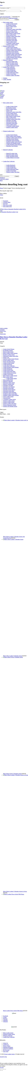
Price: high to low (7, 206)
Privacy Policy (6, 1046)
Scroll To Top (3, 1056)
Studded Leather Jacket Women (14, 54)
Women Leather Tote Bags (12, 75)
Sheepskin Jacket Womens (12, 53)
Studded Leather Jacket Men (13, 36)
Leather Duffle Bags (11, 71)
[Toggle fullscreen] (3, 1069)
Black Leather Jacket (11, 26)
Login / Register (7, 79)
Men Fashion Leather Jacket (13, 33)
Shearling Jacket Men (11, 39)
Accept (2, 1067)
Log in (2, 13)
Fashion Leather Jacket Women (14, 50)
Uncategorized (6, 398)
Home (1, 188)
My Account (6, 1050)
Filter (2, 412)
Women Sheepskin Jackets (9, 405)
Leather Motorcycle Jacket (12, 65)
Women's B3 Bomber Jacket (10, 406)
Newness (5, 203)
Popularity (5, 201)
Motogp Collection (7, 1035)
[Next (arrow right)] (2, 1070)
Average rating (6, 202)
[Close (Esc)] (0, 1069)
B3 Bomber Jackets (11, 25)
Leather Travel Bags (11, 74)
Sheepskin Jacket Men (11, 40)
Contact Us (6, 1044)
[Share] (2, 1069)
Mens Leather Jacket (8, 1033)
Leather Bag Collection (9, 67)
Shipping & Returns (8, 1047)
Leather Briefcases (10, 69)
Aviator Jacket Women (11, 47)
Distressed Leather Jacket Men (13, 29)
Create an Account (12, 18)
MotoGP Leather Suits (11, 61)
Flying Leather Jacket (11, 30)
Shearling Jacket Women (12, 51)
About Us (5, 1043)
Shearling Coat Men (11, 37)
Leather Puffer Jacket (11, 378)
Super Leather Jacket (11, 42)
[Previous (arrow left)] (0, 1070)
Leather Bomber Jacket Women (14, 57)
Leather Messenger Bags (12, 72)
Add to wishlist (3, 328)
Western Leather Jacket (12, 44)
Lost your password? (5, 16)
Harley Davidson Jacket (12, 64)
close (1, 5)
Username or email (5, 8)
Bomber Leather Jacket (12, 32)
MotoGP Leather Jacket (12, 62)
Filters (1, 194)
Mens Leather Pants (11, 35)
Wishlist (5, 78)
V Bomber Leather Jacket (12, 43)
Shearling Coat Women (12, 58)
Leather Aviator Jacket (11, 23)
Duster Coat (9, 28)
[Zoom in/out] (5, 1069)
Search (17, 19)
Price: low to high (7, 205)
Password (3, 10)
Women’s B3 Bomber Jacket (13, 55)
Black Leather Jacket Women (13, 49)
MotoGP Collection (8, 60)
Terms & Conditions (8, 1048)
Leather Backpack (10, 68)
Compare (2, 329)
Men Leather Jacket (8, 22)
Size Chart (5, 1051)
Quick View (3, 331)
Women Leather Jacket (8, 46)
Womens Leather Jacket (9, 1034)
